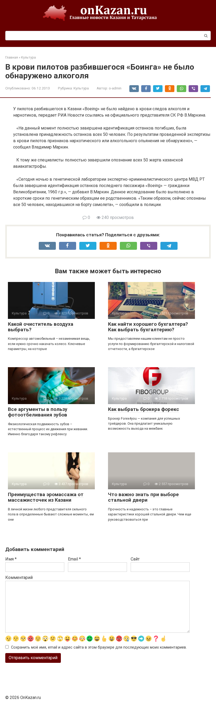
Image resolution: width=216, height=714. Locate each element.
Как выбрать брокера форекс (143, 409)
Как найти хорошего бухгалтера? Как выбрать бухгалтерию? (148, 327)
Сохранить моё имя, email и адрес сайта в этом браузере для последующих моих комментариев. (99, 647)
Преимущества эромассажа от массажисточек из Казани (46, 497)
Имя (11, 559)
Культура (81, 88)
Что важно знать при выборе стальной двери (143, 497)
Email (74, 559)
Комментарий (19, 577)
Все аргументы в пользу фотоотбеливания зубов (37, 412)
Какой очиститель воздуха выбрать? (40, 327)
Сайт (135, 559)
